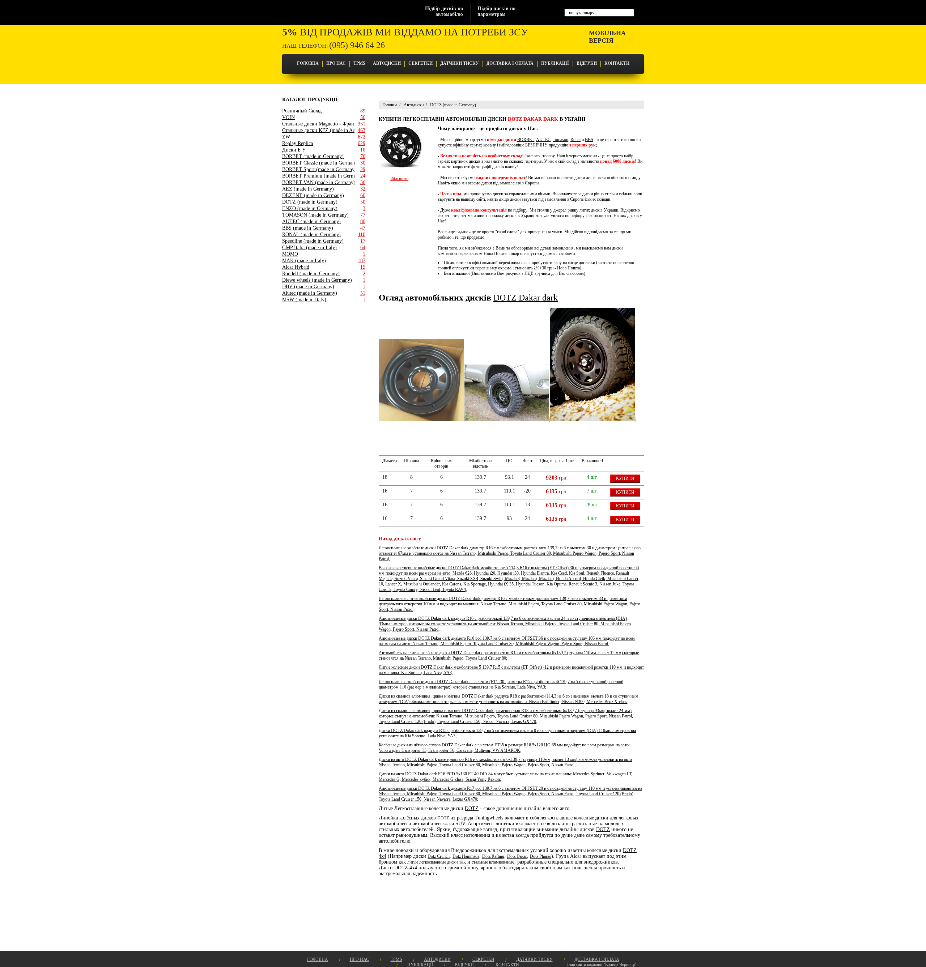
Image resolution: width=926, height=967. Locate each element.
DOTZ (472, 808)
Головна (308, 63)
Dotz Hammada (466, 856)
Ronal (575, 139)
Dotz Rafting (493, 856)
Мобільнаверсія (607, 36)
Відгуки (587, 63)
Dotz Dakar (517, 856)
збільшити (399, 178)
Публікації (555, 63)
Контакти (616, 63)
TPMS (359, 63)
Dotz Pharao (540, 856)
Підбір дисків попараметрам (496, 11)
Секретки (420, 63)
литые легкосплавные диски (432, 862)
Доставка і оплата (510, 63)
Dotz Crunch (439, 856)
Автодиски (387, 63)
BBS (589, 139)
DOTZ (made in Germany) (453, 104)
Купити (625, 478)
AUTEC (543, 139)
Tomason (560, 139)
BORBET (525, 139)
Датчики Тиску (459, 63)
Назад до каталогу (400, 538)
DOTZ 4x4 (405, 867)
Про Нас (336, 63)
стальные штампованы (492, 862)
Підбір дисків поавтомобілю (444, 11)
